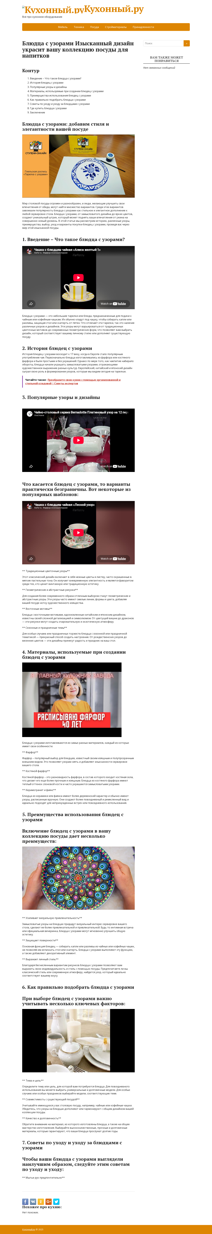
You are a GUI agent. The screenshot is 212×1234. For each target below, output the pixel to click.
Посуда (94, 27)
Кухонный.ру (114, 9)
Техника (79, 27)
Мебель (63, 27)
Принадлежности (143, 27)
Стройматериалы (115, 27)
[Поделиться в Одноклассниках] (41, 1202)
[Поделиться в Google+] (48, 1202)
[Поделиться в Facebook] (25, 1202)
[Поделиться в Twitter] (56, 1202)
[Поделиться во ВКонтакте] (33, 1202)
